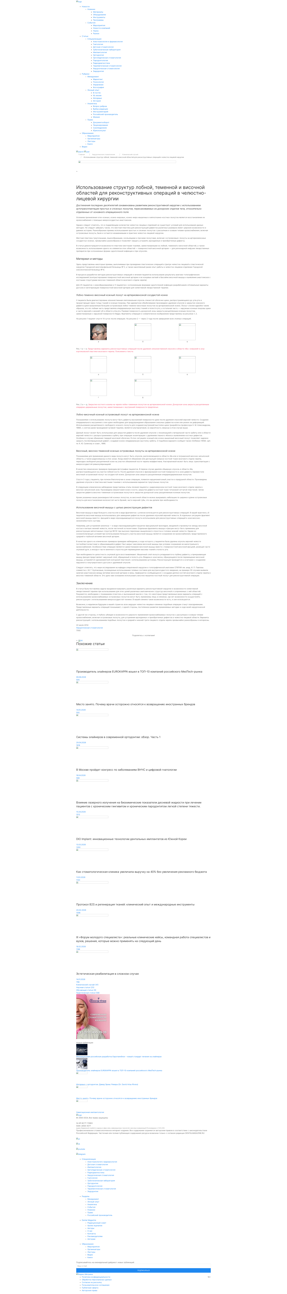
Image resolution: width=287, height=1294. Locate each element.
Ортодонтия (98, 55)
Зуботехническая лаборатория (107, 50)
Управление (98, 85)
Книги (90, 144)
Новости (86, 6)
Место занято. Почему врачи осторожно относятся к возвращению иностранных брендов (116, 1098)
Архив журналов (94, 1225)
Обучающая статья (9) (86, 990)
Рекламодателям (94, 1236)
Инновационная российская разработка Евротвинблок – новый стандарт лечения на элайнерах (119, 1056)
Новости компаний (101, 28)
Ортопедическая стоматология (107, 58)
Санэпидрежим (100, 128)
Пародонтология (100, 60)
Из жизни (97, 95)
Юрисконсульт (99, 130)
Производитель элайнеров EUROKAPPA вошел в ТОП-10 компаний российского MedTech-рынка (119, 1070)
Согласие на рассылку (92, 1282)
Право (90, 120)
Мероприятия (99, 25)
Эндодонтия (98, 71)
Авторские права (89, 1290)
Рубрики (85, 74)
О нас (89, 1231)
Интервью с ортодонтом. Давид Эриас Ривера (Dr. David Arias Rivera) (107, 1084)
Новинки (91, 9)
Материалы (98, 12)
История (97, 101)
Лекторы (91, 141)
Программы (98, 20)
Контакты (91, 1233)
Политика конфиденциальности (96, 1277)
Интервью (97, 98)
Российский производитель (105, 114)
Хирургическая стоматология (106, 68)
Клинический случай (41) (87, 985)
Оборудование (99, 14)
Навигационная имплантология (90, 1112)
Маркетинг (98, 79)
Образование (87, 133)
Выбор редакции (100, 109)
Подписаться (143, 1270)
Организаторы (93, 138)
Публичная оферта (90, 1288)
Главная (81, 154)
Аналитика (92, 103)
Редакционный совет (96, 1223)
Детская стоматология (103, 47)
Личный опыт (93, 90)
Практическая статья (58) (88, 993)
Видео (84, 147)
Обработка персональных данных (97, 1280)
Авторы (90, 1228)
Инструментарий (100, 111)
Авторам (91, 1239)
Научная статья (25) (85, 987)
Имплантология (100, 52)
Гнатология (98, 44)
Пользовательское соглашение (95, 1285)
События (91, 23)
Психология (98, 82)
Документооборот (101, 122)
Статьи (85, 36)
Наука (95, 31)
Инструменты (99, 17)
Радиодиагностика (101, 63)
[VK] (80, 640)
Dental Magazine (89, 1220)
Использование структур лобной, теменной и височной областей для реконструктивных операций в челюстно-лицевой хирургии (134, 157)
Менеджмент (93, 76)
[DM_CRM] (127, 171)
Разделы (85, 1196)
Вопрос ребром (100, 106)
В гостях (97, 93)
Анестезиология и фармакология (108, 41)
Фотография (98, 87)
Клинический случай (130, 154)
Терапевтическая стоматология (107, 66)
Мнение (96, 117)
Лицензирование (100, 125)
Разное (96, 33)
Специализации (94, 39)
